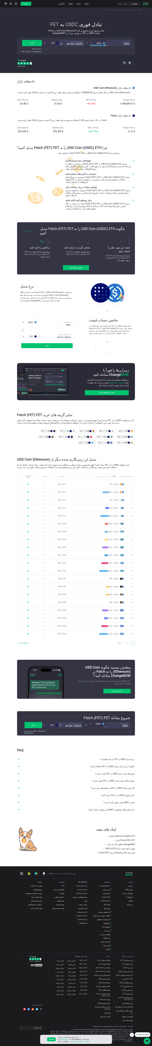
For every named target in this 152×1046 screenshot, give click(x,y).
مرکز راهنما (60, 901)
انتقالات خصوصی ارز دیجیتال (101, 916)
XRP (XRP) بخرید (127, 979)
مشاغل (131, 901)
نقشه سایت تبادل (105, 1016)
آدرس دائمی (106, 890)
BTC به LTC (60, 972)
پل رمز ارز (107, 931)
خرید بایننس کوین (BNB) (125, 971)
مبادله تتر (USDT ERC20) (102, 968)
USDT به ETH (60, 965)
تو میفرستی (125, 41)
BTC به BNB (72, 987)
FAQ (63, 886)
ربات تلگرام (106, 938)
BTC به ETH (83, 986)
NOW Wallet (106, 897)
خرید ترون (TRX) (128, 994)
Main (140, 10)
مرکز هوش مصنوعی (104, 912)
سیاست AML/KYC (36, 886)
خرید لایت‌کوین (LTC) (126, 986)
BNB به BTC (72, 972)
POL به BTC (60, 991)
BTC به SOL (60, 994)
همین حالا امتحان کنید (106, 393)
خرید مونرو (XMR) (127, 990)
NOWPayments (82, 916)
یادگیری (62, 4)
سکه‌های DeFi (106, 927)
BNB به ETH (83, 982)
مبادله (86, 4)
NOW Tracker (106, 901)
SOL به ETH (60, 961)
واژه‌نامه (61, 893)
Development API (81, 886)
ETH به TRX (60, 987)
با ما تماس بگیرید (59, 897)
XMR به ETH (72, 979)
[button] (98, 43)
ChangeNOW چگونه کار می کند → (120, 844)
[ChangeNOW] (145, 3)
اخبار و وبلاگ (129, 890)
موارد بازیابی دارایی (36, 908)
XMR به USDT (71, 991)
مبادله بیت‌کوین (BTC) (103, 960)
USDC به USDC (110, 610)
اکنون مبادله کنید (76, 268)
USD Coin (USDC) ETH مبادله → (121, 836)
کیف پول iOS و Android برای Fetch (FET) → (115, 852)
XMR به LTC (72, 976)
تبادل (32, 43)
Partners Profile (82, 890)
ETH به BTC (83, 975)
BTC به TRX (60, 979)
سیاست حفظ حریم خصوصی (33, 893)
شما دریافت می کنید (76, 41)
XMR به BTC (83, 979)
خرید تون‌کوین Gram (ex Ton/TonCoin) (125, 998)
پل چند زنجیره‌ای (82, 912)
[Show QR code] (21, 873)
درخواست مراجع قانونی (35, 904)
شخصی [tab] (135, 4)
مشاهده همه (24, 643)
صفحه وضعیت (60, 904)
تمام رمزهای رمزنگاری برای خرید (124, 1012)
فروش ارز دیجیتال (127, 1016)
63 (120, 643)
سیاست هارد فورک (36, 901)
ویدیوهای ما (129, 897)
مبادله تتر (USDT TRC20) (102, 971)
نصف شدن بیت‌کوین (58, 908)
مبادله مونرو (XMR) (104, 979)
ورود (26, 4)
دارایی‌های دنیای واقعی (103, 919)
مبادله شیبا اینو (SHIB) (103, 1003)
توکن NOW (107, 904)
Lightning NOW (105, 942)
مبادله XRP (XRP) (105, 999)
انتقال (70, 4)
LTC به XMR (72, 965)
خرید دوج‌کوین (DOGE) (126, 982)
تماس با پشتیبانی (117, 691)
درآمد (78, 4)
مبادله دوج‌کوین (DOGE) (103, 986)
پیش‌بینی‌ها (107, 908)
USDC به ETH (113, 500)
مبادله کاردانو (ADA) (104, 982)
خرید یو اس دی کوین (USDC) (124, 975)
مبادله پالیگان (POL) (104, 990)
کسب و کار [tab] (122, 4)
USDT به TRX (72, 961)
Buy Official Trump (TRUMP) (124, 1007)
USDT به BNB (60, 968)
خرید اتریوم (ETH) (127, 964)
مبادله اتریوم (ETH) (104, 964)
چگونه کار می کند (59, 890)
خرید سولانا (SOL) (127, 1003)
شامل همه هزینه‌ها (36, 48)
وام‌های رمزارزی (105, 934)
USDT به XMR (83, 968)
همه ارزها (107, 1013)
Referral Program (81, 893)
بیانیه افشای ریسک (36, 897)
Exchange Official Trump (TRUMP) (102, 1008)
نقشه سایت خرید (128, 1020)
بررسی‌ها (130, 904)
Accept (51, 1039)
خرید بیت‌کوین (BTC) (126, 960)
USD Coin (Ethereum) (117, 10)
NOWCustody (83, 919)
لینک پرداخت (106, 945)
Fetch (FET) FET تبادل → (124, 840)
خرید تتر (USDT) (128, 968)
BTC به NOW (60, 983)
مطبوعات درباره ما (127, 893)
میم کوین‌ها (107, 923)
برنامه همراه (106, 893)
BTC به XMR (83, 960)
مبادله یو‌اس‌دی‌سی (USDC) (102, 975)
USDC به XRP (114, 579)
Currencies (131, 10)
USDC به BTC (113, 484)
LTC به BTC (72, 983)
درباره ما (130, 886)
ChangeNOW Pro (104, 886)
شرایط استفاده (37, 890)
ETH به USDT (60, 976)
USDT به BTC (83, 994)
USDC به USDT (111, 524)
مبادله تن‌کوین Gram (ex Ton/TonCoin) (103, 995)
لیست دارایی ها (82, 908)
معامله (108, 949)
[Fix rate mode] (61, 43)
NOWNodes (83, 923)
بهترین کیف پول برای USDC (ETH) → (119, 848)
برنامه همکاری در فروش (80, 897)
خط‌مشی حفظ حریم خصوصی (79, 1041)
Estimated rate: (37, 51)
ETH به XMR (83, 971)
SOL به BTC (83, 990)
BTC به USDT (83, 964)
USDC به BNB (112, 594)
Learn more (29, 231)
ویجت (85, 901)
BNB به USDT (71, 994)
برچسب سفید (83, 904)
